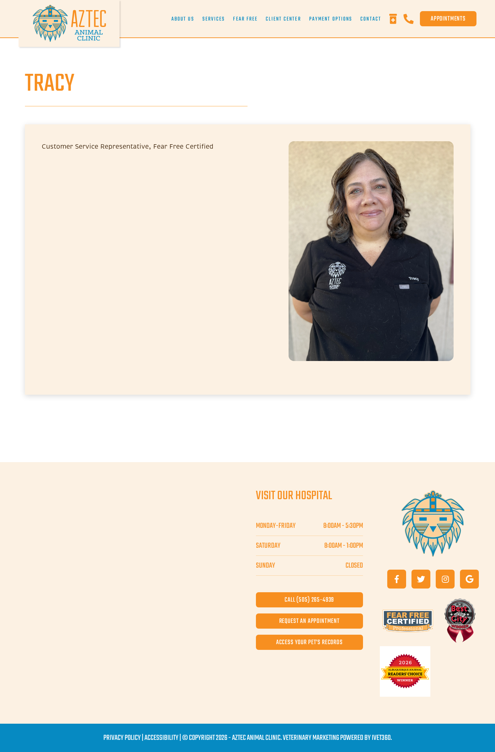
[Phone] (411, 19)
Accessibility (161, 738)
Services (213, 19)
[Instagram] (445, 579)
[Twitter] (420, 579)
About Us (182, 19)
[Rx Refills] (396, 19)
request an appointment (309, 621)
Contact (370, 19)
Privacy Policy (122, 738)
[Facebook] (396, 579)
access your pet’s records (309, 642)
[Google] (469, 579)
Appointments (448, 18)
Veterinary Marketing (311, 738)
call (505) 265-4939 (309, 599)
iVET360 (381, 738)
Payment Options (331, 19)
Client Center (283, 19)
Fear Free (245, 19)
